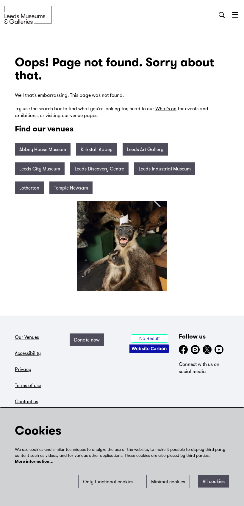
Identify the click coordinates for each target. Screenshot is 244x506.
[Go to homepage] (27, 15)
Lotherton (29, 188)
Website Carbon (149, 348)
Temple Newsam (71, 188)
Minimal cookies (168, 482)
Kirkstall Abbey (96, 149)
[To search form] (221, 14)
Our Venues (27, 337)
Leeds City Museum (39, 169)
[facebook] (183, 349)
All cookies (214, 481)
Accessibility (28, 353)
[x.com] (207, 349)
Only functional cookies (108, 482)
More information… (34, 462)
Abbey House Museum (42, 149)
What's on (165, 108)
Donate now (87, 340)
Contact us (26, 401)
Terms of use (28, 385)
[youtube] (219, 349)
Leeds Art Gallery (145, 149)
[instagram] (195, 349)
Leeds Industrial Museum (165, 169)
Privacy (23, 369)
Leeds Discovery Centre (99, 169)
